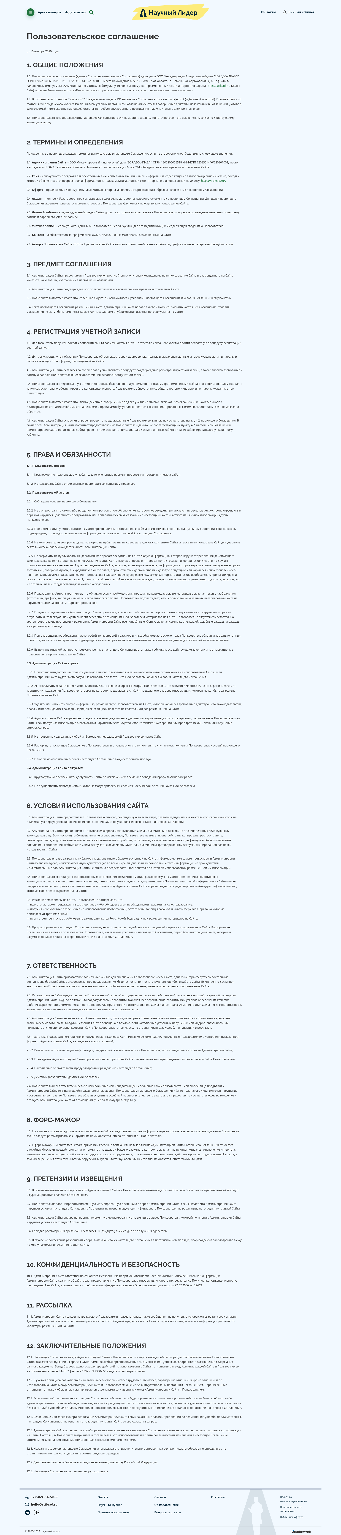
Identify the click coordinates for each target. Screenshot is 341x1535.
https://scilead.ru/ (219, 86)
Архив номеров (49, 12)
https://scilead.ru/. (213, 181)
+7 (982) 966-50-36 (44, 1497)
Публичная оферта (291, 1517)
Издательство (75, 12)
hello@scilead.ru (44, 1504)
